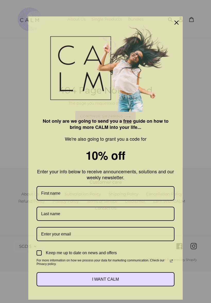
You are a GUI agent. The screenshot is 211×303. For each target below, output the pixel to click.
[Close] (176, 22)
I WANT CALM (105, 279)
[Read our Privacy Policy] (171, 261)
